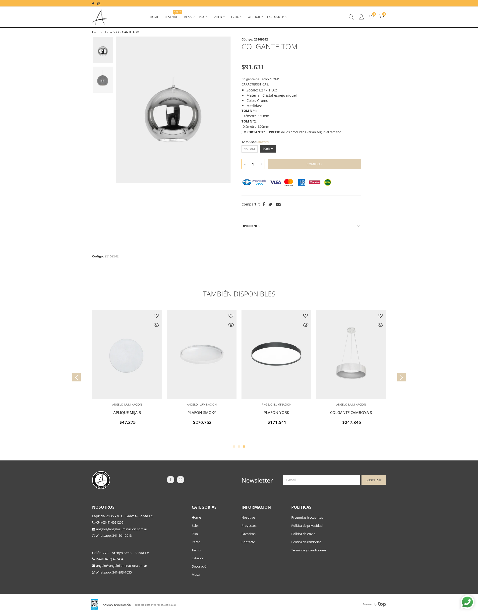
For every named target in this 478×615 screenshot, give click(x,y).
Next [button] (222, 109)
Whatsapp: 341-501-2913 (113, 535)
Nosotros (248, 517)
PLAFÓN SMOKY (201, 412)
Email (278, 204)
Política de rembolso (306, 542)
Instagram (180, 479)
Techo (234, 17)
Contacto (248, 542)
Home (154, 17)
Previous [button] (124, 109)
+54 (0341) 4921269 (109, 522)
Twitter (270, 204)
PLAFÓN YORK (276, 412)
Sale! (195, 525)
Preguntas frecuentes (307, 517)
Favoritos (248, 534)
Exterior (253, 17)
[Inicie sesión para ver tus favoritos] (156, 316)
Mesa (187, 17)
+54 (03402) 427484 (109, 559)
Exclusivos (276, 17)
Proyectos (248, 525)
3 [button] (244, 446)
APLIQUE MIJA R (127, 412)
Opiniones (250, 226)
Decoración (200, 566)
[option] (173, 110)
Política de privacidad (307, 525)
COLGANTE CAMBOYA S (351, 412)
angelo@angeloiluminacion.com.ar (121, 529)
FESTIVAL (173, 14)
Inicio (95, 32)
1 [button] (234, 446)
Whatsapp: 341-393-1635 (113, 572)
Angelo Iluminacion (127, 404)
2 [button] (239, 446)
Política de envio (303, 534)
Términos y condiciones (308, 550)
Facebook (263, 204)
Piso (202, 17)
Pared (217, 17)
